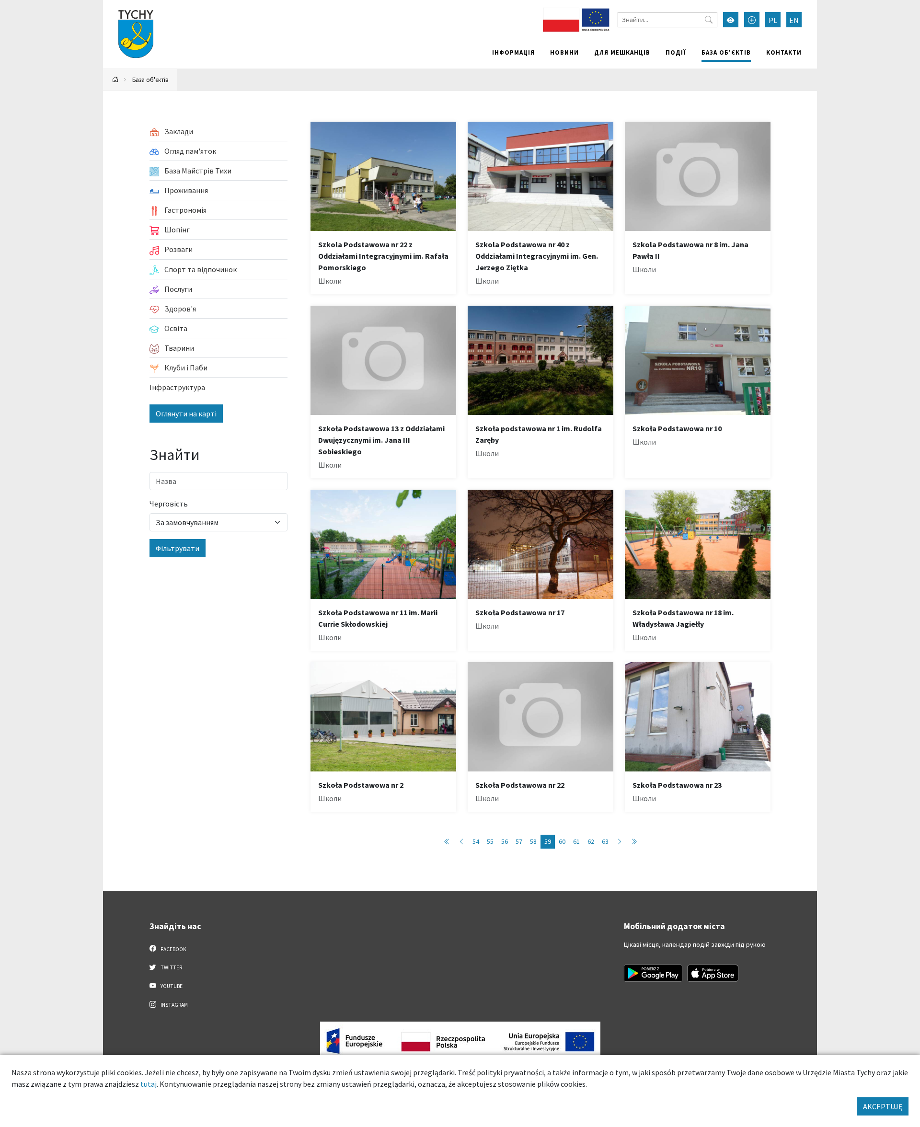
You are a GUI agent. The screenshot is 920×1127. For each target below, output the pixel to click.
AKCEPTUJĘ (882, 1106)
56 (504, 841)
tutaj (148, 1084)
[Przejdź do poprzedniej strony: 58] (461, 842)
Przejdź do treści (127, 6)
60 (562, 841)
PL (773, 20)
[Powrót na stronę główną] (115, 80)
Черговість (169, 503)
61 (576, 841)
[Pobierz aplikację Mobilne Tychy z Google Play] (653, 973)
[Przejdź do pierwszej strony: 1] (447, 842)
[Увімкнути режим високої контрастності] (730, 19)
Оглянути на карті (186, 413)
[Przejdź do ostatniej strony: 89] (634, 842)
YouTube (171, 986)
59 (547, 841)
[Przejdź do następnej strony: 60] (619, 842)
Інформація (513, 52)
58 (533, 841)
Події (676, 52)
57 (519, 841)
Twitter (171, 967)
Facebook (173, 949)
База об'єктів (726, 52)
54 (475, 841)
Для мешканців (622, 52)
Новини (564, 52)
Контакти (784, 52)
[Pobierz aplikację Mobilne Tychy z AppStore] (713, 973)
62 (590, 841)
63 (605, 841)
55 (490, 841)
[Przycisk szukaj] (708, 19)
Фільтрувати (177, 548)
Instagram (174, 1004)
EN (794, 20)
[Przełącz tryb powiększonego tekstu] (751, 19)
